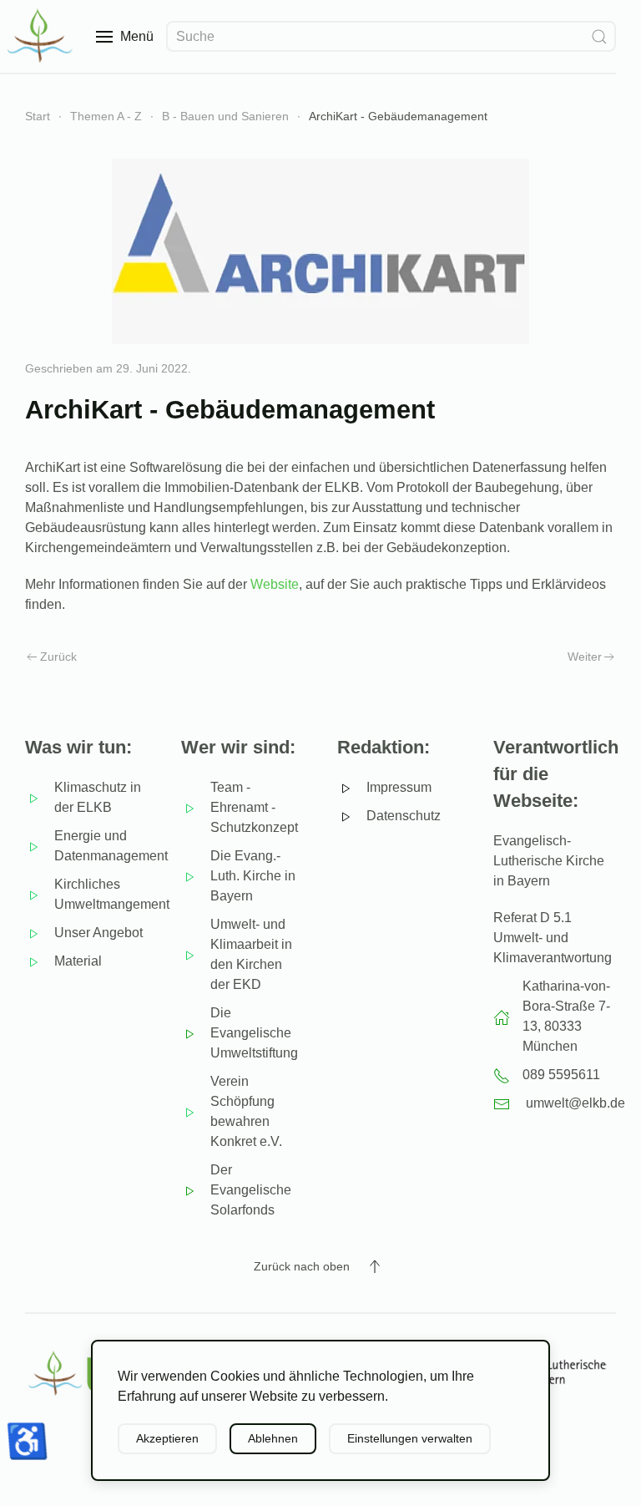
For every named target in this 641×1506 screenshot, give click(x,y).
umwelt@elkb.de (575, 1103)
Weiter (585, 656)
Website (274, 584)
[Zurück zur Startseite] (41, 36)
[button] (125, 36)
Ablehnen (273, 1438)
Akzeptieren (167, 1438)
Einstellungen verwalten (409, 1438)
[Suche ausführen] (599, 36)
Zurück (58, 656)
